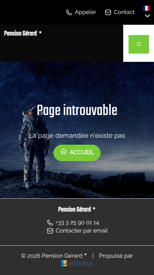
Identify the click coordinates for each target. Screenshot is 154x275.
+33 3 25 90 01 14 (77, 222)
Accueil (81, 152)
